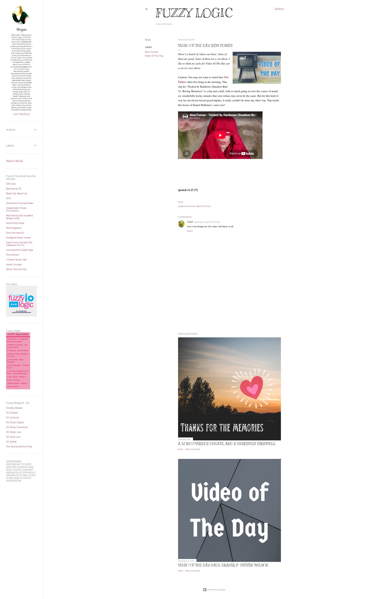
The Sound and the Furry (19, 446)
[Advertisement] (229, 304)
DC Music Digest (15, 422)
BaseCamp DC (14, 188)
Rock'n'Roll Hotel (15, 223)
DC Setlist (11, 441)
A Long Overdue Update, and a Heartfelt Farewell (226, 443)
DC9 (8, 198)
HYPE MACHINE (18, 334)
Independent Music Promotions (16, 209)
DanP (190, 222)
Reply (190, 231)
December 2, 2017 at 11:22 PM (207, 222)
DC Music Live (13, 432)
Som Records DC (15, 232)
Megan (21, 29)
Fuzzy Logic (194, 13)
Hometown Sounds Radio (19, 203)
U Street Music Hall (16, 259)
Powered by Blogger (217, 589)
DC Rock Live (13, 437)
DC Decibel (12, 412)
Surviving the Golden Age (19, 250)
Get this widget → (13, 386)
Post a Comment (192, 449)
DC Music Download (16, 427)
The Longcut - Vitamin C (17, 377)
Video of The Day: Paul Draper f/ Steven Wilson (223, 565)
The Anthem (12, 254)
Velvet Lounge (14, 264)
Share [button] (148, 39)
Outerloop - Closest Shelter (18, 350)
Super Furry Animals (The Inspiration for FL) (19, 244)
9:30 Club (11, 184)
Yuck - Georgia (13, 380)
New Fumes (151, 52)
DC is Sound (12, 417)
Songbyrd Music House (18, 237)
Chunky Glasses (14, 408)
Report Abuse (14, 161)
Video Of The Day (154, 55)
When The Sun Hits (16, 269)
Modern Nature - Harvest (17, 383)
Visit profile (21, 114)
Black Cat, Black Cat (16, 193)
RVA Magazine (14, 228)
